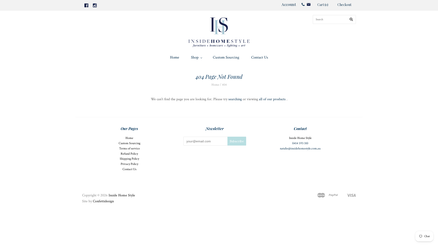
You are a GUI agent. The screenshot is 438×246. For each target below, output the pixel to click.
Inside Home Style (122, 195)
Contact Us (259, 57)
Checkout (344, 5)
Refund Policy (129, 154)
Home (174, 57)
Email (309, 4)
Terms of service (129, 148)
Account (289, 4)
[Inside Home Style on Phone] (303, 4)
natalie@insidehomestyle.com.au (300, 148)
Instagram (95, 5)
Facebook (86, 5)
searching (235, 99)
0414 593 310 (300, 143)
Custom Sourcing (226, 57)
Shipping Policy (129, 159)
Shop (194, 57)
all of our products (272, 99)
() (322, 5)
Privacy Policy (129, 164)
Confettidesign (103, 201)
